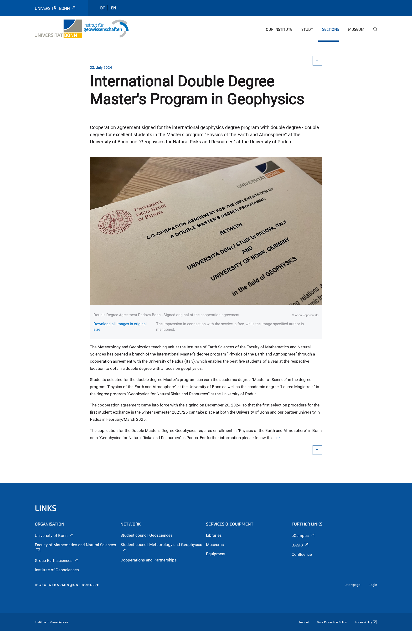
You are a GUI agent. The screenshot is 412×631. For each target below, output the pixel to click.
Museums (215, 544)
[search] (373, 32)
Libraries (214, 535)
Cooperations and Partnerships (148, 560)
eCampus (300, 535)
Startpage (352, 585)
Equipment (216, 553)
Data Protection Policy (332, 622)
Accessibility (363, 622)
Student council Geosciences (146, 535)
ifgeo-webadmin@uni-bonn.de (67, 585)
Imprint (304, 622)
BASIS (297, 545)
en (113, 7)
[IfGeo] (82, 29)
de (102, 7)
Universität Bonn (52, 8)
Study (307, 29)
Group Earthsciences (53, 560)
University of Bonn (51, 535)
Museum (356, 29)
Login (373, 585)
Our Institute (279, 29)
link (277, 437)
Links (46, 508)
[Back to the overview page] (317, 60)
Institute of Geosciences (57, 569)
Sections (330, 29)
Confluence (302, 554)
